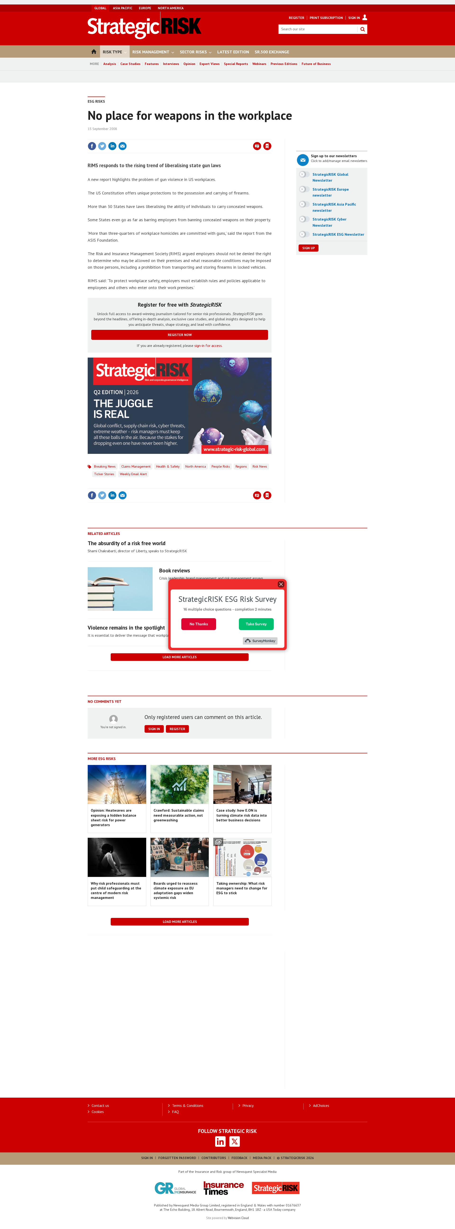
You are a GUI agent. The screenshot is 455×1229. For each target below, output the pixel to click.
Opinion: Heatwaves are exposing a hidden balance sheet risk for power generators (113, 817)
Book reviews (174, 570)
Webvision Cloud (238, 1218)
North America (171, 8)
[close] (271, 136)
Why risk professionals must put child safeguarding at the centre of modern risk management (116, 890)
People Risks (221, 466)
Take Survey (256, 623)
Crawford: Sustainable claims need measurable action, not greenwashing (179, 815)
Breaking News (105, 466)
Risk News (260, 466)
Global (100, 8)
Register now (180, 335)
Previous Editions (284, 64)
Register (296, 18)
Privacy (248, 1105)
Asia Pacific (122, 8)
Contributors (213, 1158)
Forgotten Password (177, 1158)
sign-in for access (208, 345)
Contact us (100, 1105)
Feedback (239, 1158)
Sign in (212, 136)
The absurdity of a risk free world (126, 543)
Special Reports (236, 64)
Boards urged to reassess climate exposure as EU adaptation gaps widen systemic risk (176, 890)
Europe (145, 8)
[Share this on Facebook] (92, 146)
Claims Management (135, 466)
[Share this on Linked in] (112, 146)
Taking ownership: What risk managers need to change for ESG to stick (241, 888)
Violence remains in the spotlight (126, 627)
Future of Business (316, 64)
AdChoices (321, 1105)
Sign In (354, 18)
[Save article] (267, 146)
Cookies (98, 1111)
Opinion (189, 64)
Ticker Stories (104, 474)
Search (362, 29)
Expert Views (210, 64)
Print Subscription (326, 18)
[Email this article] (122, 146)
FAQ (175, 1111)
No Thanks (199, 623)
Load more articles (180, 657)
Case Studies (130, 64)
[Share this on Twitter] (102, 146)
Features (152, 64)
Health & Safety (168, 466)
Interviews (171, 64)
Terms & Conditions (187, 1105)
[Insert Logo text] (145, 37)
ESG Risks (96, 101)
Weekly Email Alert (133, 474)
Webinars (259, 64)
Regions (241, 466)
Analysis (109, 64)
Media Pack (262, 1158)
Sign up (308, 248)
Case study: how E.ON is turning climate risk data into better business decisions (241, 815)
